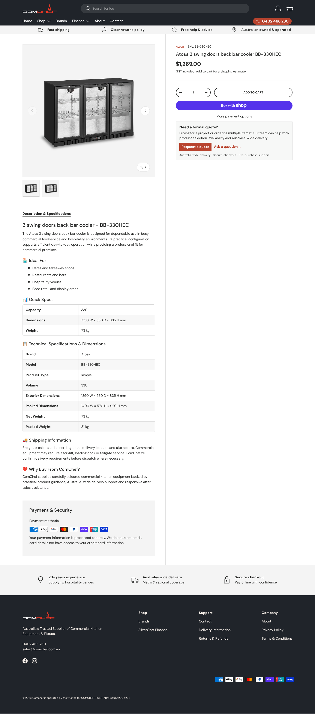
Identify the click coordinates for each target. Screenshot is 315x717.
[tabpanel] (88, 356)
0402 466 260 (34, 644)
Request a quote (195, 146)
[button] (290, 8)
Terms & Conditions (277, 638)
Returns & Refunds (213, 638)
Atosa (180, 46)
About (100, 21)
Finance (78, 21)
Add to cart (253, 92)
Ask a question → (228, 146)
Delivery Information (215, 630)
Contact (116, 21)
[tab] (46, 213)
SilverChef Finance (153, 630)
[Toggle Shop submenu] (48, 21)
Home (27, 21)
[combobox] (165, 8)
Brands (61, 21)
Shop (41, 21)
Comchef (38, 698)
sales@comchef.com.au (41, 649)
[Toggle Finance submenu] (87, 21)
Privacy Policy (273, 630)
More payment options (234, 116)
